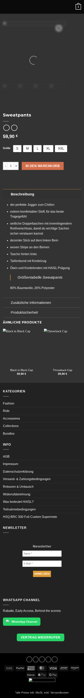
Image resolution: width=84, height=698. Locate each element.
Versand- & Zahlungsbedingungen (27, 479)
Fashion (8, 403)
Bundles (8, 433)
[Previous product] (14, 128)
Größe (6, 148)
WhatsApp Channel (24, 621)
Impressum (10, 464)
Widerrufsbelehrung (16, 494)
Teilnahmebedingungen (19, 509)
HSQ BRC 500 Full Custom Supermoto (30, 516)
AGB (6, 456)
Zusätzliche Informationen (31, 303)
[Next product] (6, 128)
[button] (47, 7)
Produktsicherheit (24, 312)
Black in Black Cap (21, 370)
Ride (6, 411)
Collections (11, 426)
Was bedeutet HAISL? (18, 501)
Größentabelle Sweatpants (40, 277)
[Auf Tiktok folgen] (42, 659)
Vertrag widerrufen (40, 637)
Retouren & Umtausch (18, 486)
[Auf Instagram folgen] (36, 659)
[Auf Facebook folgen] (29, 659)
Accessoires (11, 418)
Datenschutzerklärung (18, 471)
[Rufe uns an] (48, 659)
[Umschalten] (7, 194)
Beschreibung (22, 194)
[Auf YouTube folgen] (55, 659)
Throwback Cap (62, 370)
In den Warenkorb (43, 166)
